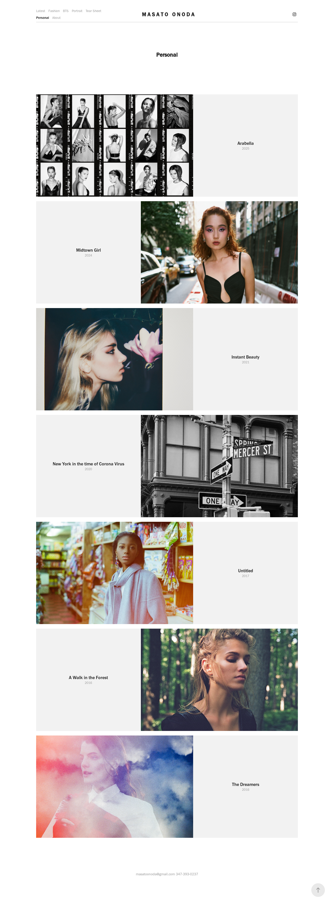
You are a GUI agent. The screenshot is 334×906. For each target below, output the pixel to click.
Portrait (77, 11)
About (56, 18)
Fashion (54, 11)
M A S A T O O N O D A (168, 14)
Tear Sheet (93, 11)
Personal (42, 18)
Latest (40, 11)
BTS (66, 11)
